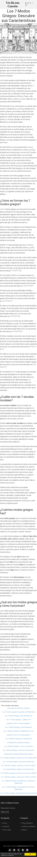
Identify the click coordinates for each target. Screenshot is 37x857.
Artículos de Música (29, 826)
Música (24, 830)
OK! (30, 854)
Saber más (5, 812)
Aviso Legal (6, 830)
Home (4, 823)
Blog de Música (27, 823)
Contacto (5, 826)
